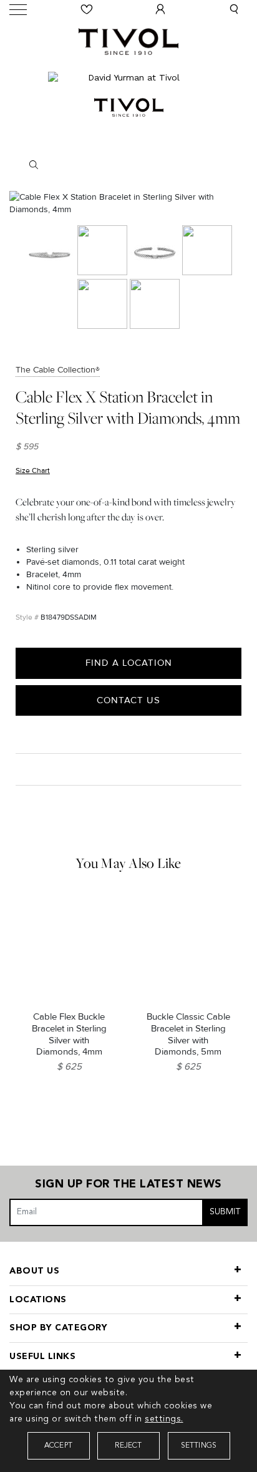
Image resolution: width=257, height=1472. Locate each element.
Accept (58, 1446)
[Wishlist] (86, 9)
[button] (234, 9)
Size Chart (33, 470)
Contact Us (128, 700)
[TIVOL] (128, 40)
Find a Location (128, 662)
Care (29, 769)
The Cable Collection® (58, 369)
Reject (128, 1446)
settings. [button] (164, 1419)
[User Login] (160, 9)
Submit (225, 1211)
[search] (128, 164)
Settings (199, 1446)
